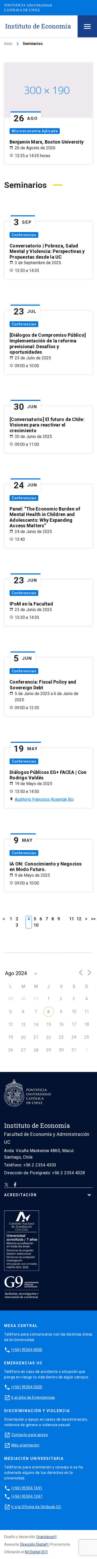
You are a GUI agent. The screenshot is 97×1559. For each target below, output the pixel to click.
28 (36, 1050)
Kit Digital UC (35, 1552)
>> (93, 918)
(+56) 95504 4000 (26, 1350)
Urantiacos (45, 1537)
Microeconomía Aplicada (35, 131)
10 (36, 925)
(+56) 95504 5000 (26, 1387)
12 (79, 918)
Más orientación (25, 1445)
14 (36, 1024)
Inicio (8, 44)
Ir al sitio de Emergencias (33, 1397)
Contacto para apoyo (29, 1435)
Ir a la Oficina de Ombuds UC (36, 1507)
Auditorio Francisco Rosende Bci (44, 799)
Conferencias (24, 235)
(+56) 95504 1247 (26, 1496)
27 (23, 1050)
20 (23, 1037)
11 (71, 918)
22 (48, 1037)
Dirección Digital (33, 1544)
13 (23, 1024)
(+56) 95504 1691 (26, 1488)
